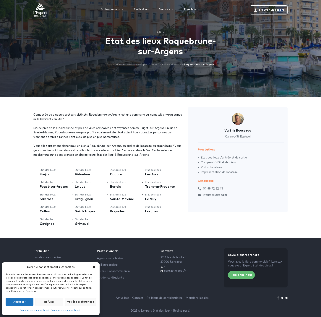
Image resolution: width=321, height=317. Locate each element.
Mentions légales (197, 298)
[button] (94, 267)
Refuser (49, 301)
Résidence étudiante (110, 277)
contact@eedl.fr (175, 270)
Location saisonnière (47, 257)
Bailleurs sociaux (107, 264)
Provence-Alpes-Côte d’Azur (145, 64)
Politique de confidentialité (34, 310)
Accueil (111, 64)
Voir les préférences (80, 301)
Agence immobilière (110, 258)
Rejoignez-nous (241, 275)
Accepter (19, 301)
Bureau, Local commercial (113, 271)
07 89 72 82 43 (213, 188)
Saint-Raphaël (173, 64)
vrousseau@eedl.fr (215, 195)
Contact (137, 298)
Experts (121, 64)
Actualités (122, 298)
